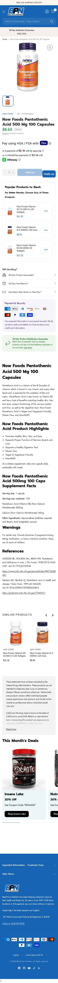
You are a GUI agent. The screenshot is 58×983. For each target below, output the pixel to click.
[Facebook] (19, 968)
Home (4, 39)
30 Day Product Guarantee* (21, 275)
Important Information (13, 865)
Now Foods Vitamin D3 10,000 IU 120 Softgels (26, 209)
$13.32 (20, 255)
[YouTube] (29, 968)
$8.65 (19, 234)
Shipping (5, 133)
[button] (29, 150)
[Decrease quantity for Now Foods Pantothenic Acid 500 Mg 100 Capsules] (4, 172)
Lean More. (28, 347)
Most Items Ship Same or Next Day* (25, 292)
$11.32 (20, 216)
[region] (29, 230)
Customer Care (36, 865)
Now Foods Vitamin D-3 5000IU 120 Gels (27, 228)
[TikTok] (34, 968)
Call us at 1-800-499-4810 (13, 923)
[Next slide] (52, 615)
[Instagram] (24, 968)
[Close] (1, 981)
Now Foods (7, 113)
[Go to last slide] (46, 615)
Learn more (21, 33)
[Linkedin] (39, 968)
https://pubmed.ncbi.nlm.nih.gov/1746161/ (23, 593)
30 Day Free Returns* (18, 283)
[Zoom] (50, 47)
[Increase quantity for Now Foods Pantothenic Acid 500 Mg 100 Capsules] (13, 172)
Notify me (49, 174)
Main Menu (8, 874)
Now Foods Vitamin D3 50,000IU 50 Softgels (26, 248)
